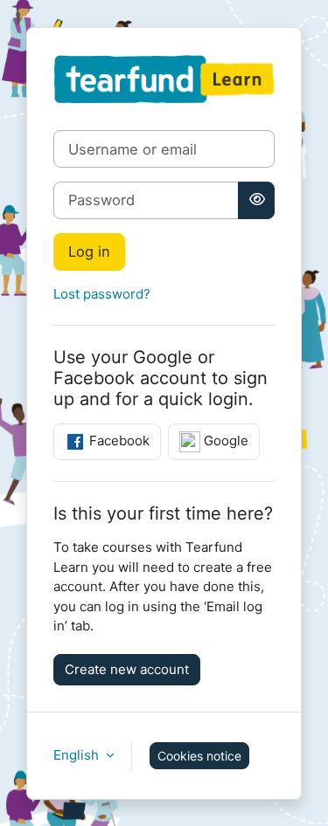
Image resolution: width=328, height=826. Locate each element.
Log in (89, 251)
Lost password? (101, 294)
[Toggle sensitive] (256, 200)
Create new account (127, 669)
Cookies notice (199, 755)
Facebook (118, 440)
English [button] (77, 755)
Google (224, 440)
